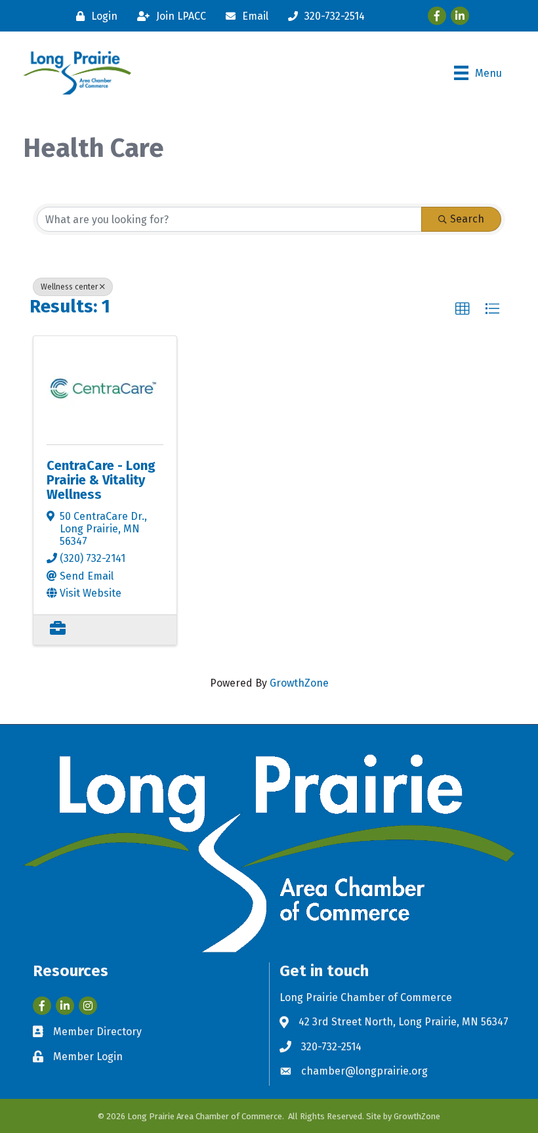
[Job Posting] (58, 630)
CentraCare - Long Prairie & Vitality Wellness (101, 480)
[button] (462, 309)
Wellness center (69, 286)
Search (467, 219)
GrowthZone (299, 683)
